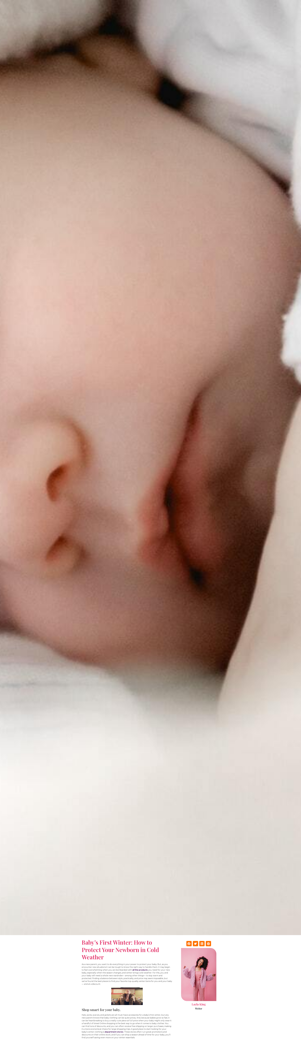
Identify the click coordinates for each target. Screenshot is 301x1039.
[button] (189, 943)
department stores (114, 1032)
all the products (140, 970)
